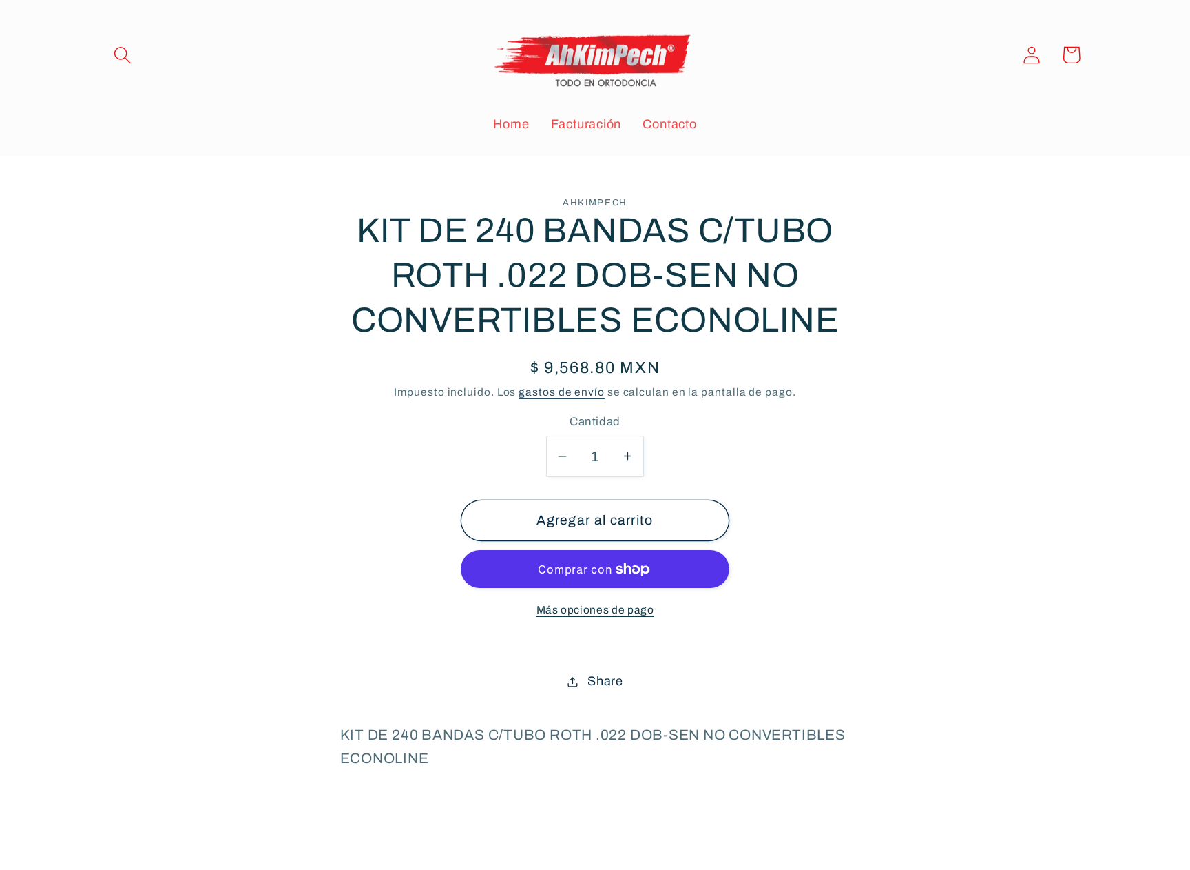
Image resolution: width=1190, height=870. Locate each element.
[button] (122, 54)
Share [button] (605, 681)
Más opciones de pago (595, 610)
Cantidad (595, 421)
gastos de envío (562, 392)
